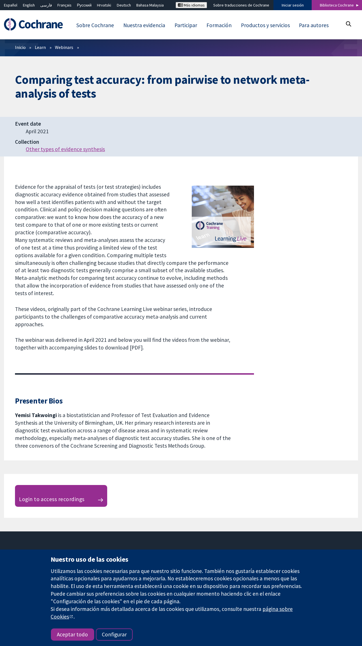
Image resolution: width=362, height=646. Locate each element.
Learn (40, 47)
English (29, 5)
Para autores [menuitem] (314, 25)
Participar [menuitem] (185, 25)
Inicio (20, 47)
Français (64, 5)
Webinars (64, 47)
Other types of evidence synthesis (65, 149)
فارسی (46, 5)
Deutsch (124, 5)
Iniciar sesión (293, 5)
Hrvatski (104, 5)
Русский (84, 5)
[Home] (36, 24)
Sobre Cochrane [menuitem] (95, 25)
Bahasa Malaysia (150, 5)
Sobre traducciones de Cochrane (241, 5)
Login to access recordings (51, 499)
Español (10, 5)
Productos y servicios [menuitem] (265, 25)
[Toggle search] (348, 24)
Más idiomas (194, 5)
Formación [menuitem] (219, 25)
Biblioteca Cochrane (337, 5)
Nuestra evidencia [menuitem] (144, 25)
